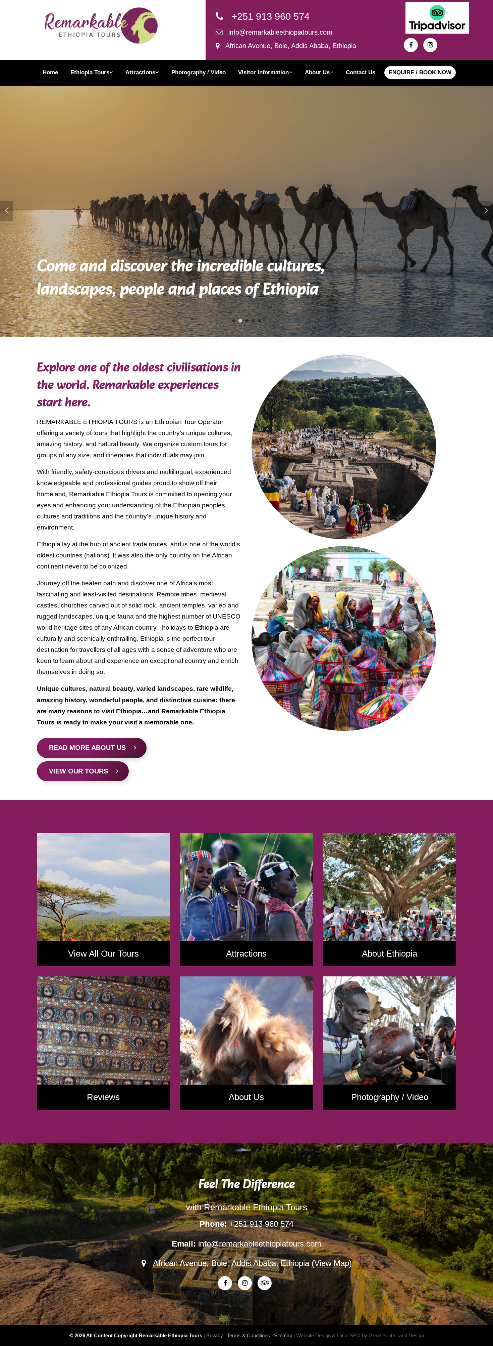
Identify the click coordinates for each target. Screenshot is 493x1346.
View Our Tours (82, 771)
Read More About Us (91, 747)
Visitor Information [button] (263, 72)
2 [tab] (240, 321)
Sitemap (283, 1335)
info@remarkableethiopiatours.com (277, 32)
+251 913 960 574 (266, 16)
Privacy (214, 1335)
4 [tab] (253, 321)
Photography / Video (198, 72)
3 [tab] (246, 321)
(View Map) (332, 1263)
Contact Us (360, 72)
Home (50, 72)
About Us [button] (317, 72)
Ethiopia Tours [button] (89, 72)
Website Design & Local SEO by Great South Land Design (360, 1335)
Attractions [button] (140, 72)
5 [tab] (259, 321)
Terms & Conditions (248, 1335)
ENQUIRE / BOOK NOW (420, 72)
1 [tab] (234, 321)
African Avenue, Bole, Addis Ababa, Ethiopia (288, 45)
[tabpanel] (246, 211)
